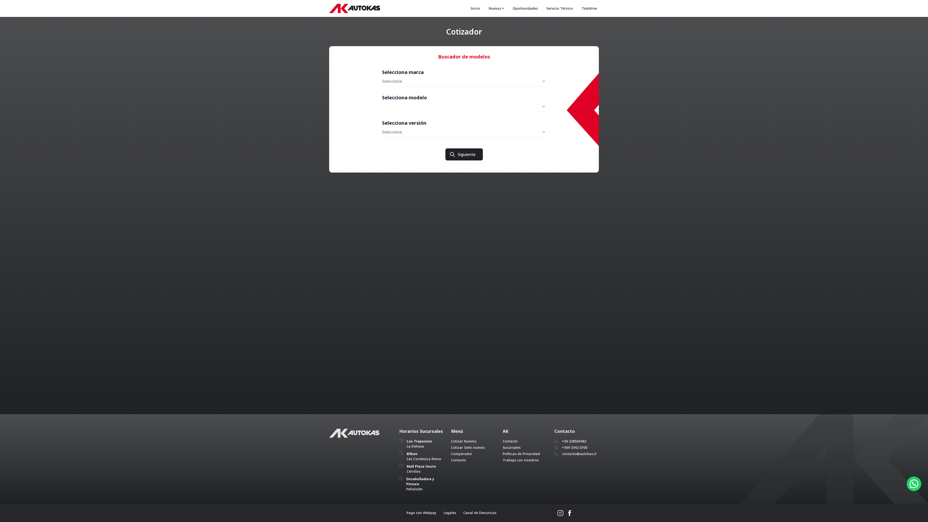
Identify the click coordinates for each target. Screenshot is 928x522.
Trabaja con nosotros (521, 460)
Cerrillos (421, 469)
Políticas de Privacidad (521, 453)
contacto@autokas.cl (579, 453)
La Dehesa (419, 444)
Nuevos (495, 8)
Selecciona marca (403, 72)
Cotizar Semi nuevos (468, 447)
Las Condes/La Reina (424, 456)
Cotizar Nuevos (463, 441)
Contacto (458, 460)
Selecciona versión (404, 123)
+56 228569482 (574, 441)
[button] (914, 484)
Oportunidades (525, 8)
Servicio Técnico (559, 8)
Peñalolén (420, 484)
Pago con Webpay (421, 512)
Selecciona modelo (404, 97)
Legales (449, 512)
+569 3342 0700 (574, 447)
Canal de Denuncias (479, 512)
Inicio (475, 8)
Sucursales (512, 447)
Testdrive (589, 8)
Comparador (461, 453)
